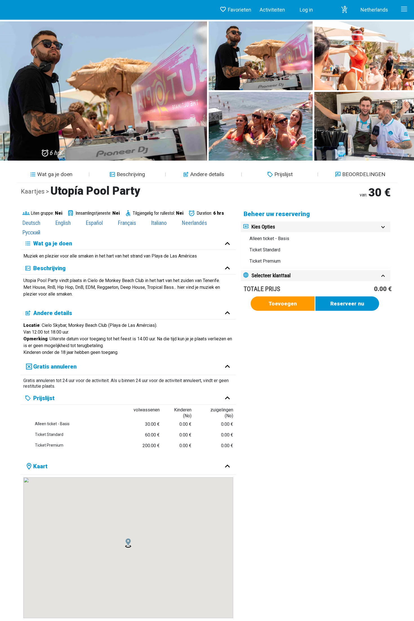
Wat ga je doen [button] (54, 174)
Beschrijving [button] (131, 174)
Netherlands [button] (374, 10)
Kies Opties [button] (263, 226)
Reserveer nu (347, 303)
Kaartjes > (35, 191)
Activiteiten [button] (272, 10)
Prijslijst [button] (283, 174)
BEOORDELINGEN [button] (363, 174)
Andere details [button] (207, 174)
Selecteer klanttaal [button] (271, 275)
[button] (344, 10)
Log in (306, 10)
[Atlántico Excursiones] (2, 4)
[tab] (315, 226)
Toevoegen (282, 303)
